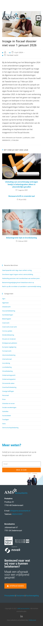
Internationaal (7, 359)
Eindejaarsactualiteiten (9, 343)
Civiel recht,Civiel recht (9, 327)
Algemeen (5, 303)
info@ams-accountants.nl (20, 511)
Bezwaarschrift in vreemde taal (21, 196)
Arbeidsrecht (6, 307)
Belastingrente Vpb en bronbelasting (21, 238)
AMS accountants (23, 608)
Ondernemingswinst (9, 379)
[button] (38, 18)
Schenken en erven (8, 403)
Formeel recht (12, 55)
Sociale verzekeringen (9, 407)
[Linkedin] (21, 616)
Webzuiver (32, 620)
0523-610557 (17, 514)
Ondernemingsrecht (8, 375)
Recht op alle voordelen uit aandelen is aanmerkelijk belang (21, 286)
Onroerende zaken (8, 383)
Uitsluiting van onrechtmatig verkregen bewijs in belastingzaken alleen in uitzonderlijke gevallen (21, 184)
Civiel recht (5, 323)
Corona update (7, 331)
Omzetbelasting (7, 371)
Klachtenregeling (32, 596)
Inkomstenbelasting (8, 355)
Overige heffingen (8, 391)
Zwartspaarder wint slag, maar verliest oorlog (17, 270)
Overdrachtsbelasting (9, 387)
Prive (4, 399)
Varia (4, 424)
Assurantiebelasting (8, 311)
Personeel (5, 395)
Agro (3, 299)
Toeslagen (5, 419)
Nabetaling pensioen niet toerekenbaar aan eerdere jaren (21, 278)
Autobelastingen (7, 315)
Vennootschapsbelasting (10, 428)
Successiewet (6, 415)
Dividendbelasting (8, 335)
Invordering (6, 363)
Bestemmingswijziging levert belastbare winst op (18, 282)
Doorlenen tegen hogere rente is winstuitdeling (17, 274)
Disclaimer (20, 596)
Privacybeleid (9, 596)
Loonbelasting (7, 367)
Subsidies (5, 411)
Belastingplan (6, 319)
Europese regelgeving (9, 347)
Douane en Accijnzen (9, 339)
